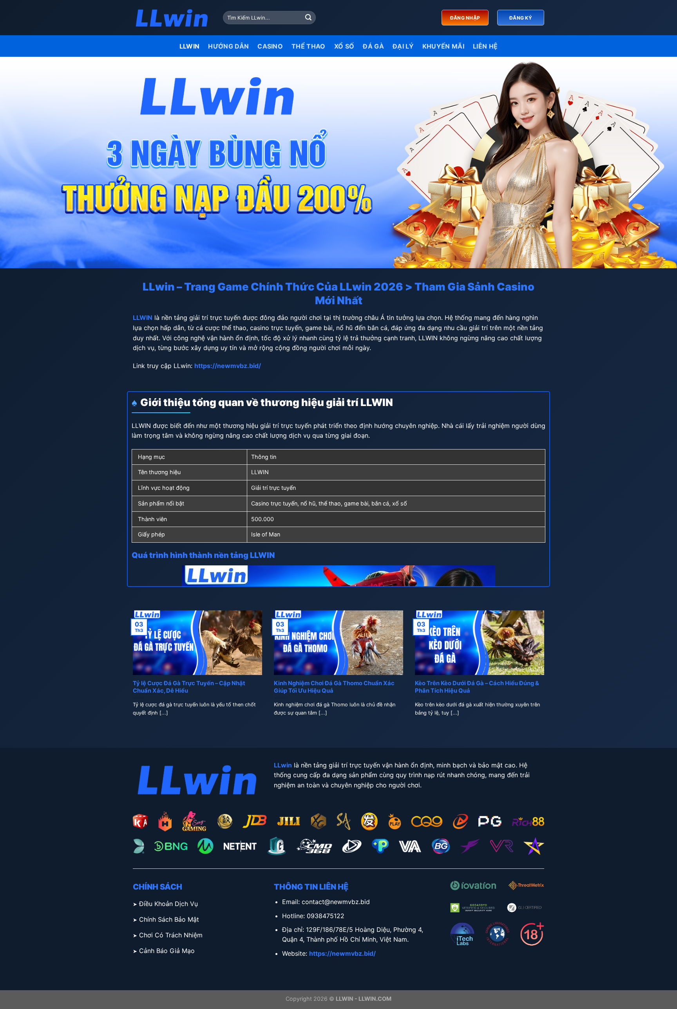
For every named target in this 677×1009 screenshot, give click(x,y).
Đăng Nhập (465, 18)
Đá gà (373, 46)
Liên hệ (485, 46)
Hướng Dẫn (228, 46)
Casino (270, 46)
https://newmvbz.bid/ (227, 366)
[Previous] (131, 673)
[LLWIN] (172, 18)
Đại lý (403, 46)
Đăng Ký (520, 18)
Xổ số (344, 46)
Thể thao (308, 46)
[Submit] (308, 17)
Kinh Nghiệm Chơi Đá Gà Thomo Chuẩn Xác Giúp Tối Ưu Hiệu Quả (334, 687)
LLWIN (189, 46)
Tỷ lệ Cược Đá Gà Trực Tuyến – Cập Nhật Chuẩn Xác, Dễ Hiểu (189, 687)
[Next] (546, 673)
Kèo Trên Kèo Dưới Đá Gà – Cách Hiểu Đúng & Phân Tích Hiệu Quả (477, 687)
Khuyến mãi (443, 46)
